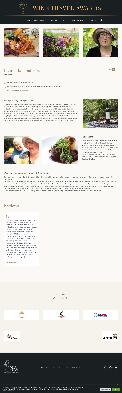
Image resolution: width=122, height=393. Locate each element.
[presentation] (7, 42)
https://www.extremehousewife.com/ (19, 90)
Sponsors (56, 367)
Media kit (44, 367)
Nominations (39, 20)
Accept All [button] (115, 389)
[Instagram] (110, 367)
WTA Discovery (77, 20)
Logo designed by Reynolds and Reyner (12, 372)
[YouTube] (116, 367)
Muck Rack (41, 109)
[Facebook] (105, 367)
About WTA (26, 20)
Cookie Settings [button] (105, 389)
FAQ (66, 367)
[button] (102, 20)
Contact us (92, 20)
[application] (45, 20)
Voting (64, 20)
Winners (54, 20)
